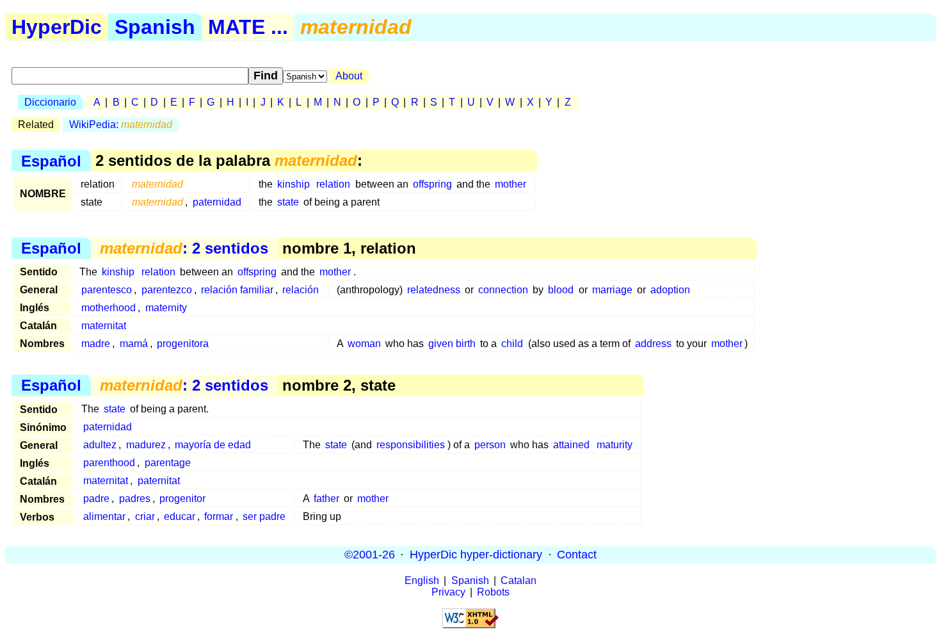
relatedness (433, 289)
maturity (614, 444)
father (326, 498)
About (348, 75)
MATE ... (248, 26)
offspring (432, 184)
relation (333, 184)
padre (96, 498)
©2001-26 (369, 554)
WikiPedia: (120, 124)
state (288, 202)
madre (95, 343)
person (490, 444)
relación (300, 289)
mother (510, 184)
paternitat (159, 480)
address (653, 343)
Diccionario (50, 102)
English (422, 580)
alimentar (104, 516)
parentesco (106, 289)
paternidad (217, 202)
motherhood (108, 307)
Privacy (448, 592)
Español (51, 160)
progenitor (182, 498)
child (512, 343)
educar (179, 516)
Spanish (155, 26)
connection (503, 289)
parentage (168, 462)
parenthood (109, 462)
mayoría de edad (213, 444)
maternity (166, 307)
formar (218, 516)
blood (561, 289)
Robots (493, 592)
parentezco (166, 289)
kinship (293, 184)
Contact (577, 554)
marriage (612, 289)
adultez (100, 444)
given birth (452, 343)
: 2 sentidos (184, 248)
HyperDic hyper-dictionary (476, 554)
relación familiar (237, 289)
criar (145, 516)
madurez (146, 444)
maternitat (103, 325)
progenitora (183, 343)
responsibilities (410, 444)
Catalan (518, 580)
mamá (134, 343)
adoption (670, 289)
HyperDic (57, 26)
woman (364, 343)
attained (571, 444)
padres (134, 498)
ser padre (264, 516)
